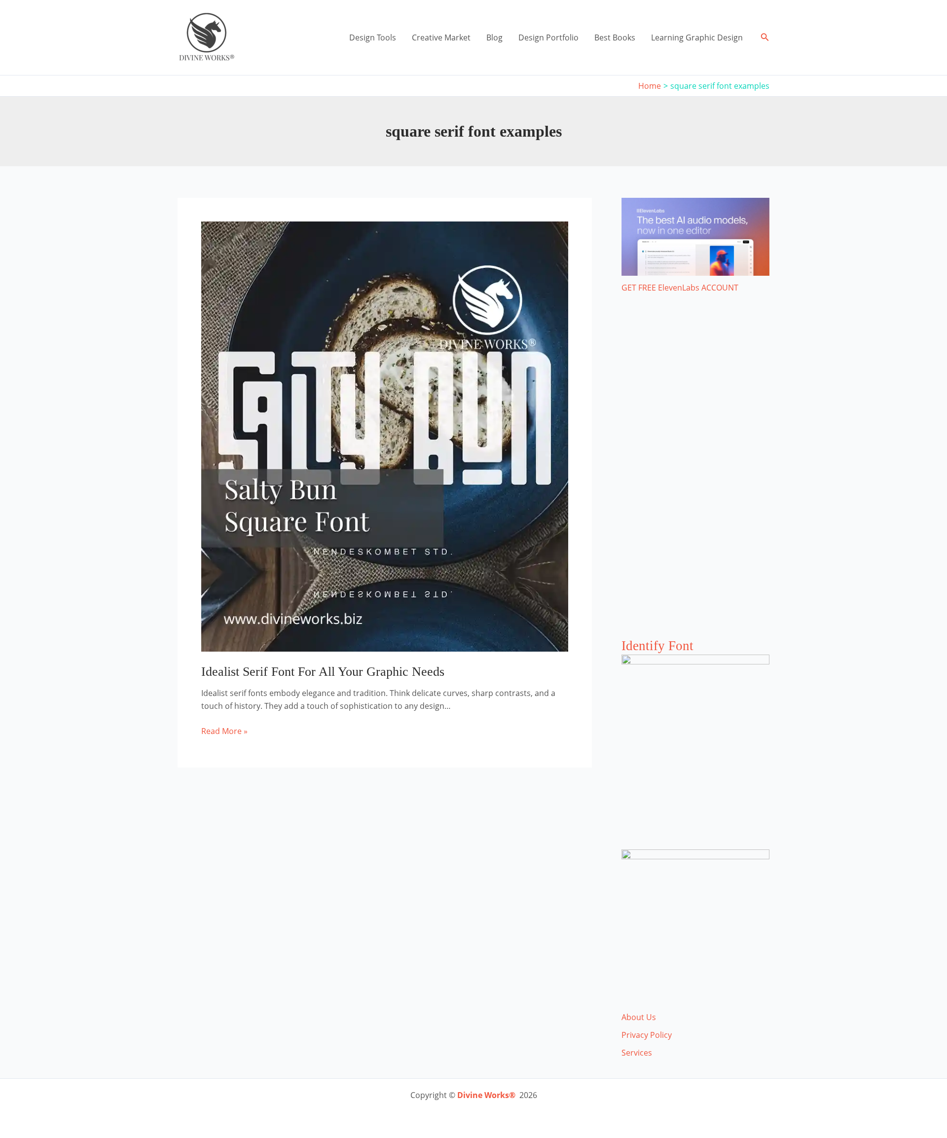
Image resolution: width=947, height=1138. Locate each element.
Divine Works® (486, 1095)
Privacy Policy (646, 1034)
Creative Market (441, 37)
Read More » (224, 731)
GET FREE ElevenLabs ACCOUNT (679, 287)
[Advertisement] (695, 476)
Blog (494, 37)
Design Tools (372, 37)
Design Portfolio (548, 37)
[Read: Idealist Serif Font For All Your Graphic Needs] (384, 435)
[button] (765, 37)
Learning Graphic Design (697, 37)
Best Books (614, 37)
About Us (638, 1017)
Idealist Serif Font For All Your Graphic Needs (322, 671)
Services (636, 1052)
